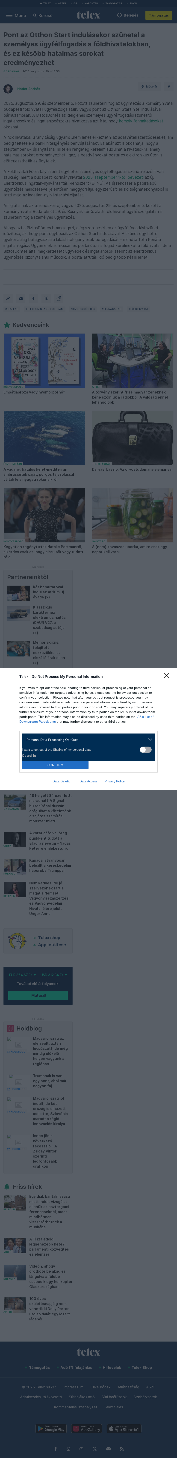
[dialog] (88, 729)
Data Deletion (62, 781)
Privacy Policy (115, 781)
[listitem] (87, 739)
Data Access (88, 781)
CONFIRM (55, 765)
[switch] (146, 750)
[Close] (168, 677)
